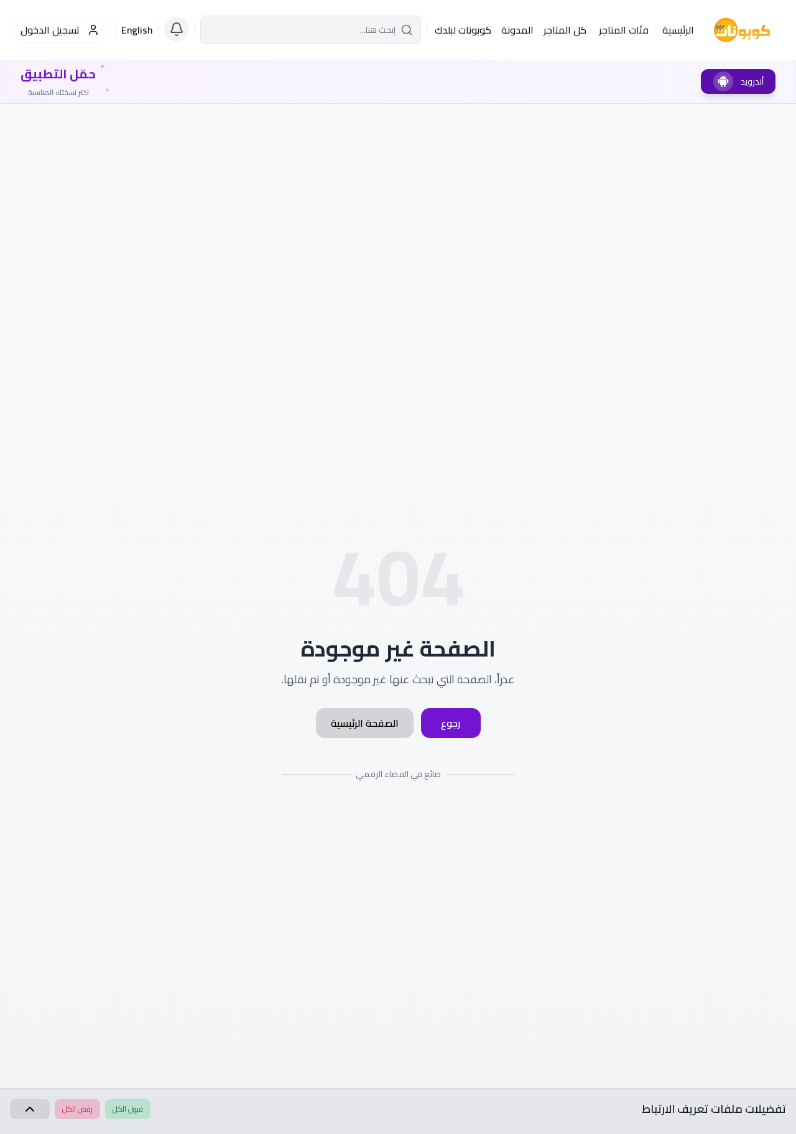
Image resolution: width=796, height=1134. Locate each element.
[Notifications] (176, 29)
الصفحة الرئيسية (365, 723)
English (137, 29)
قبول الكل (128, 1109)
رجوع (450, 723)
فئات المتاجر (624, 29)
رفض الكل (77, 1109)
